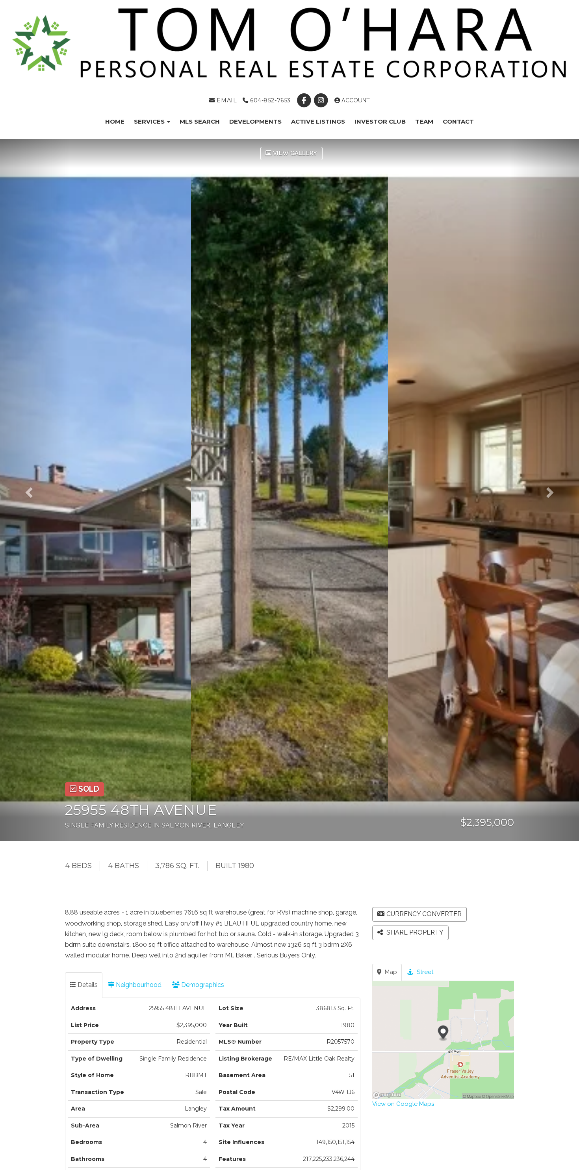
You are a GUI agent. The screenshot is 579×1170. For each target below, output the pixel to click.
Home (114, 121)
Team (424, 121)
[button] (34, 490)
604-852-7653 (269, 100)
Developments (255, 121)
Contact (458, 121)
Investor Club (380, 121)
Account (355, 100)
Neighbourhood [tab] (137, 985)
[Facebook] (304, 100)
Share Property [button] (414, 932)
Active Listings (318, 121)
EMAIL (226, 100)
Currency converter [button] (424, 914)
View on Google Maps (403, 1103)
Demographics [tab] (202, 985)
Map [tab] (390, 972)
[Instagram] (322, 100)
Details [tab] (87, 985)
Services (150, 121)
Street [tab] (424, 972)
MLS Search (200, 121)
